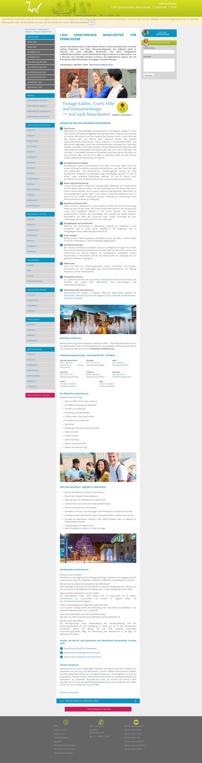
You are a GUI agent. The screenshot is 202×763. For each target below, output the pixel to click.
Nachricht (147, 56)
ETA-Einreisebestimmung (99, 682)
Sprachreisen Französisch (38, 111)
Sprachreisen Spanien (134, 741)
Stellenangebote (61, 737)
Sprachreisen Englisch (37, 100)
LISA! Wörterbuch (98, 282)
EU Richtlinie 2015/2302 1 (65, 745)
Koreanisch (32, 200)
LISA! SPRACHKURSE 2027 (37, 67)
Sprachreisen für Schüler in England (82, 292)
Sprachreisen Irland (133, 733)
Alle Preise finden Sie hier (101, 64)
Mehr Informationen (79, 22)
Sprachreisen (30, 29)
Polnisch (31, 168)
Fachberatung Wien (107, 386)
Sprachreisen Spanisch (37, 106)
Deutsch (31, 184)
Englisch (28, 32)
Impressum (59, 733)
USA (28, 270)
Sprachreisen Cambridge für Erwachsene (82, 652)
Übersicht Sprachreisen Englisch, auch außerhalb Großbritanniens (106, 295)
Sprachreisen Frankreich (135, 745)
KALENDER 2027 (33, 57)
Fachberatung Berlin (120, 365)
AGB (56, 726)
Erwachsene (42, 29)
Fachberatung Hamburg (69, 377)
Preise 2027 (32, 47)
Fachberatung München (121, 377)
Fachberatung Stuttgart (95, 365)
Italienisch (32, 146)
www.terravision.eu (102, 674)
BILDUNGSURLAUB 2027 (36, 77)
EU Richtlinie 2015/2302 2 (65, 749)
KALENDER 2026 (33, 52)
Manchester (32, 37)
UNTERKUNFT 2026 (34, 82)
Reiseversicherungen (63, 753)
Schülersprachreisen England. (77, 601)
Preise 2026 (32, 42)
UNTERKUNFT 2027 (34, 87)
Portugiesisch (33, 189)
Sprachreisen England (134, 726)
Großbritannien (34, 281)
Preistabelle (92, 346)
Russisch (31, 173)
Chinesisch (32, 157)
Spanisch (31, 136)
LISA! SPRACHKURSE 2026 (37, 62)
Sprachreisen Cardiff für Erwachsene (80, 648)
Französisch (32, 141)
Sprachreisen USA (132, 737)
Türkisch (31, 195)
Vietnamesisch (33, 206)
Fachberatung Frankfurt (95, 377)
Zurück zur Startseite (73, 298)
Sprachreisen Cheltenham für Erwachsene (82, 657)
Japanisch (31, 162)
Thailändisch (33, 179)
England (37, 32)
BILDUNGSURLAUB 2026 (36, 72)
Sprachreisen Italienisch (38, 117)
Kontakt (57, 741)
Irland (30, 276)
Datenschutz (59, 730)
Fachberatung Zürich (68, 386)
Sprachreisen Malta (132, 730)
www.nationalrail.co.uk (79, 674)
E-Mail (96, 684)
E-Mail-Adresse (149, 48)
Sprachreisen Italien (133, 749)
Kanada (30, 265)
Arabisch (31, 152)
